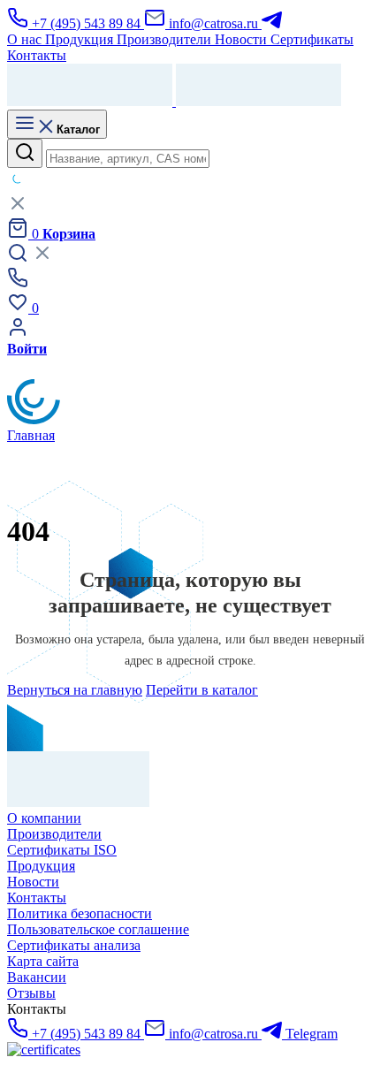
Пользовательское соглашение (98, 929)
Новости (33, 881)
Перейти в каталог (202, 689)
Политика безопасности (79, 913)
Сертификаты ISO (62, 849)
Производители (54, 833)
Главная (31, 435)
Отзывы (31, 992)
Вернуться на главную (74, 689)
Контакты (36, 897)
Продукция (41, 865)
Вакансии (36, 977)
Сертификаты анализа (74, 945)
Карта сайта (43, 961)
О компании (44, 817)
